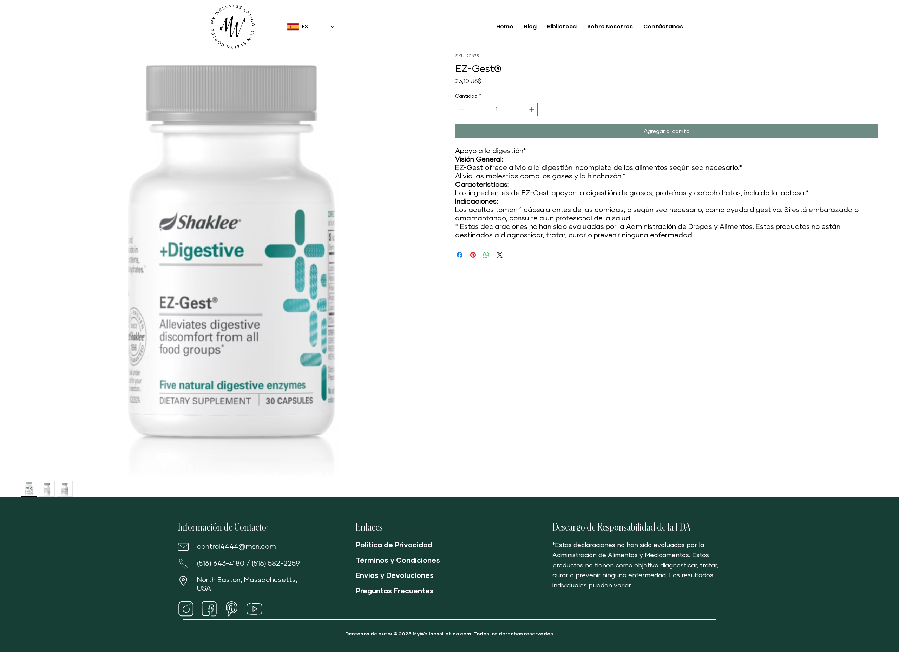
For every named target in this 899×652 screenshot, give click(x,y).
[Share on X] (500, 255)
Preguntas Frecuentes (395, 591)
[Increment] (532, 109)
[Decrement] (460, 109)
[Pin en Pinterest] (473, 255)
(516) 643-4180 (220, 563)
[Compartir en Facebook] (459, 255)
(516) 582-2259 (276, 563)
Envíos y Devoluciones (395, 575)
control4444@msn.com (236, 546)
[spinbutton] (496, 109)
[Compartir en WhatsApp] (486, 255)
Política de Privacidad (394, 545)
